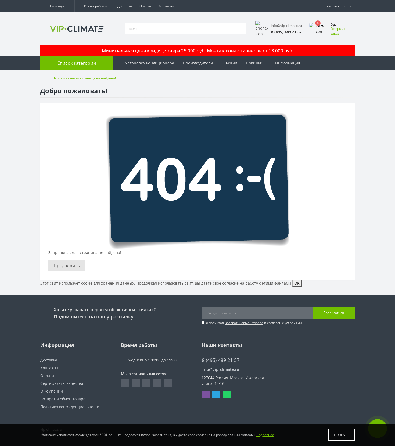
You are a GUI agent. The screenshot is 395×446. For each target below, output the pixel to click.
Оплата (145, 6)
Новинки (254, 63)
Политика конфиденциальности (69, 406)
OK (297, 283)
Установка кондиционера (149, 63)
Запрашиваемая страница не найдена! (84, 78)
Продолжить (67, 266)
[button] (57, 6)
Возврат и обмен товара (244, 323)
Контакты (166, 6)
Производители (198, 63)
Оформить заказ (339, 31)
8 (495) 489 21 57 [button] (220, 360)
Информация (287, 63)
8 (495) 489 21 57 (217, 352)
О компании (51, 391)
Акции (231, 63)
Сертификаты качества (61, 383)
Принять (341, 434)
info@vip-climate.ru (220, 369)
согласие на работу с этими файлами (256, 283)
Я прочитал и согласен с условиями (254, 323)
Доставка (124, 6)
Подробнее (265, 435)
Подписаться (333, 312)
